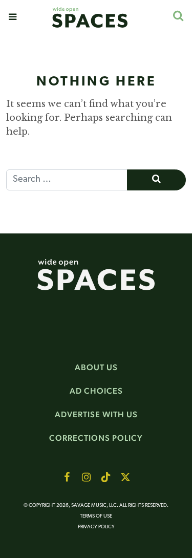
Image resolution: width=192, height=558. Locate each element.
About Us (96, 367)
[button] (12, 17)
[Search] (178, 15)
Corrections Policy (96, 438)
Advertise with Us (96, 414)
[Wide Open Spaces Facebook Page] (67, 477)
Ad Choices (96, 391)
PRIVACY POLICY (96, 527)
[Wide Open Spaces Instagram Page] (86, 477)
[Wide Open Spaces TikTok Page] (106, 477)
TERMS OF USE (96, 516)
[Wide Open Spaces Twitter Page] (125, 477)
